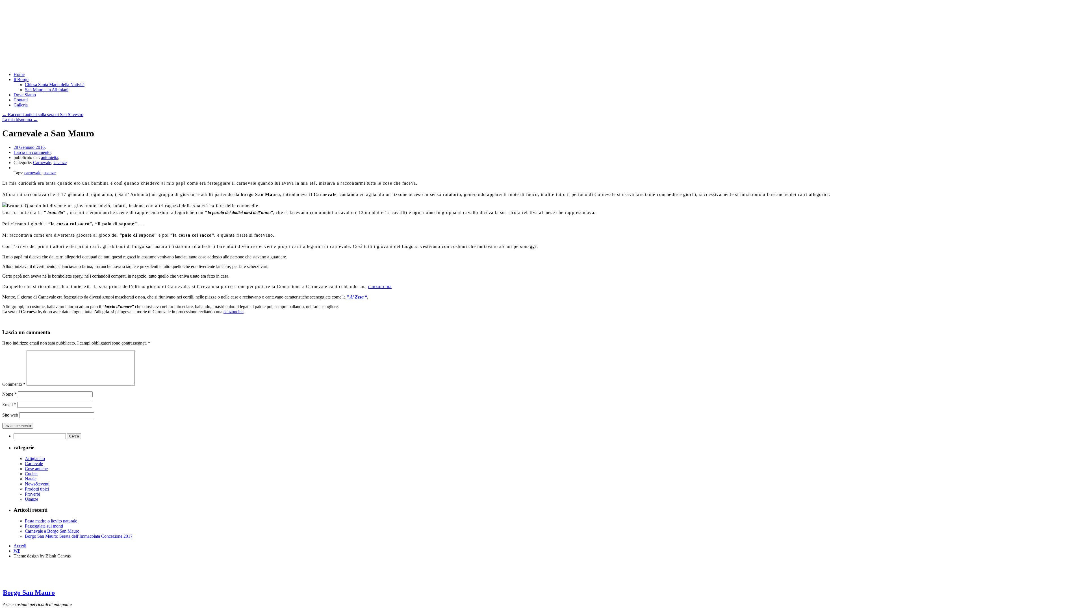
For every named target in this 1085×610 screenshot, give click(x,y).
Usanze (60, 162)
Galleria (21, 105)
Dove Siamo (25, 94)
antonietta (49, 157)
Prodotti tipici (37, 489)
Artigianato (35, 458)
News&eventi (37, 484)
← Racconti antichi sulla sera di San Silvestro (42, 114)
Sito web (10, 415)
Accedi (20, 545)
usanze (50, 172)
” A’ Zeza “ (357, 297)
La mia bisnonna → (20, 119)
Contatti (21, 99)
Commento (13, 384)
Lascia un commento (32, 152)
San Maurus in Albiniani (46, 89)
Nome (9, 394)
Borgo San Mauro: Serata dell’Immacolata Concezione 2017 (79, 536)
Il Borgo (21, 79)
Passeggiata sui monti (44, 526)
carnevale (32, 172)
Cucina (31, 473)
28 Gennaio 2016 (29, 147)
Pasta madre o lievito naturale (51, 520)
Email (9, 404)
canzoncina (380, 286)
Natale (30, 478)
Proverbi (32, 494)
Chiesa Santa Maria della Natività (54, 84)
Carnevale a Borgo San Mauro (52, 531)
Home (19, 74)
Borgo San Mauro (29, 592)
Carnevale (42, 162)
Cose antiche (36, 468)
